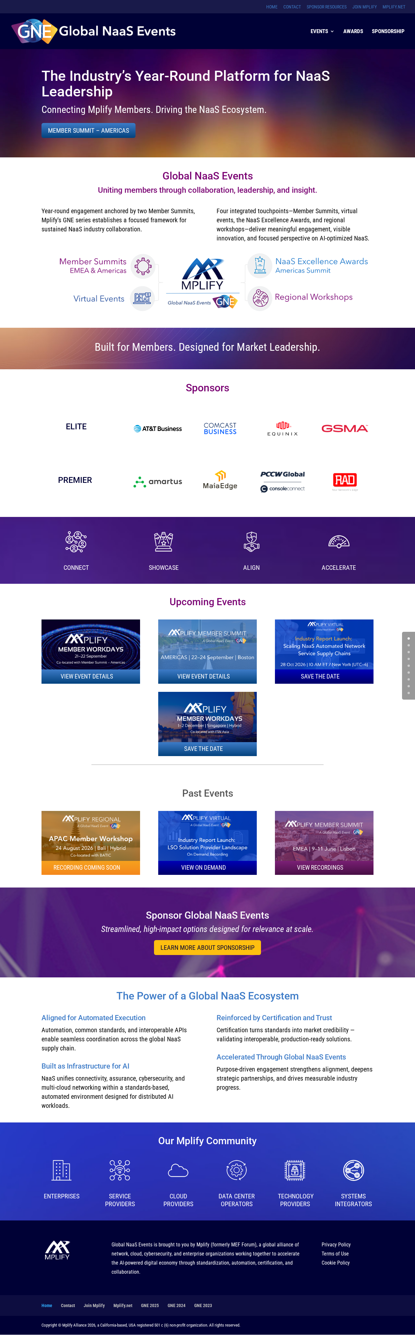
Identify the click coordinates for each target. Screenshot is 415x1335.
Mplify (202, 1245)
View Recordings (320, 867)
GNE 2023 (203, 1305)
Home (272, 7)
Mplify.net (394, 7)
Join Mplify (364, 7)
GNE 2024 (176, 1305)
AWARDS (353, 31)
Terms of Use (335, 1254)
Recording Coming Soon (86, 867)
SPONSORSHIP (388, 31)
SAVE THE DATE (320, 676)
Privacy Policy (336, 1245)
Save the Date (203, 749)
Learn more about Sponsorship (207, 947)
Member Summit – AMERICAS (88, 130)
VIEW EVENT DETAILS (87, 676)
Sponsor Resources (327, 7)
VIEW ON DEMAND (203, 867)
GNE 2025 (150, 1305)
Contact (292, 7)
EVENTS (319, 31)
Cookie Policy (336, 1263)
